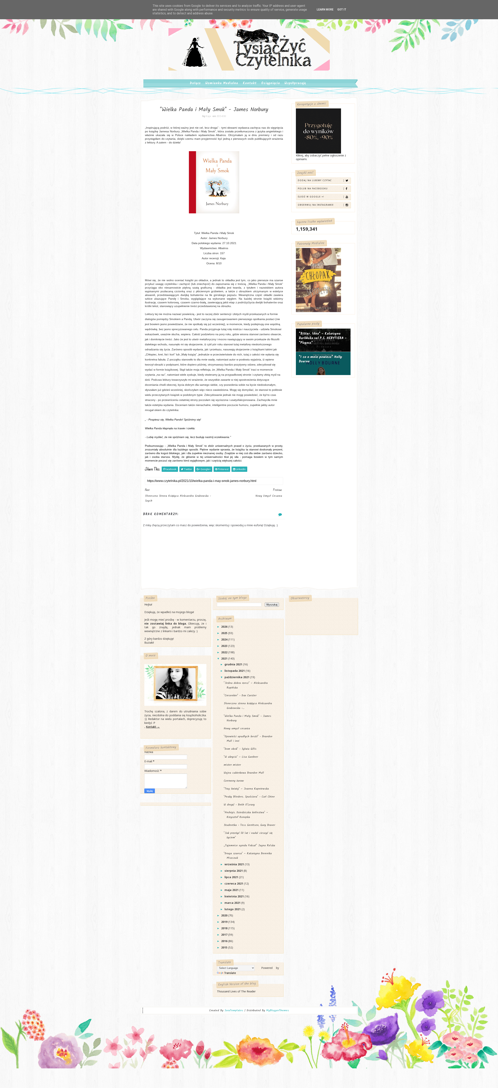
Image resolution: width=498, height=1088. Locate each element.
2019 (224, 922)
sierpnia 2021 (234, 870)
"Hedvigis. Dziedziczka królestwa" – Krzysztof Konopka (246, 814)
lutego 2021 (232, 909)
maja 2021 (231, 890)
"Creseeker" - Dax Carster (240, 695)
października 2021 (237, 677)
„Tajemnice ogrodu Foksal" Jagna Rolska (249, 845)
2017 (224, 934)
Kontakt (250, 83)
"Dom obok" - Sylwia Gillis (240, 749)
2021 (224, 658)
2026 (224, 626)
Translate (230, 973)
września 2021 (234, 864)
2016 (224, 941)
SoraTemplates (233, 1011)
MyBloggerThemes (277, 1010)
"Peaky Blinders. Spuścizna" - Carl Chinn (249, 797)
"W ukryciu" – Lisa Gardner (241, 757)
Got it (341, 9)
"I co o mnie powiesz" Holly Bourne (320, 359)
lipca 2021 (231, 877)
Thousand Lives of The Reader (236, 991)
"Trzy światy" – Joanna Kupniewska (246, 789)
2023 (224, 646)
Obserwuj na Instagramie (316, 204)
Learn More (325, 9)
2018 (224, 928)
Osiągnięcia (270, 83)
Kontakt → (153, 727)
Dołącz (195, 83)
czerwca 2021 (234, 883)
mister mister (232, 765)
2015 (224, 947)
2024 (224, 639)
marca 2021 (232, 903)
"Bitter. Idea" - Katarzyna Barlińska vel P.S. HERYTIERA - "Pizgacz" (323, 338)
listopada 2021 (234, 671)
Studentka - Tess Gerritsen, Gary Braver (249, 825)
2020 (224, 915)
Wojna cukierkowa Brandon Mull (244, 773)
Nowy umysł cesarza (237, 728)
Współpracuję (295, 83)
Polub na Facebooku (313, 188)
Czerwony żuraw (234, 781)
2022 (224, 652)
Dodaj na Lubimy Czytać (315, 180)
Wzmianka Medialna (221, 83)
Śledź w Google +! (311, 196)
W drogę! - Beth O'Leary (239, 805)
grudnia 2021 (233, 664)
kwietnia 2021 (234, 896)
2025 (224, 633)
